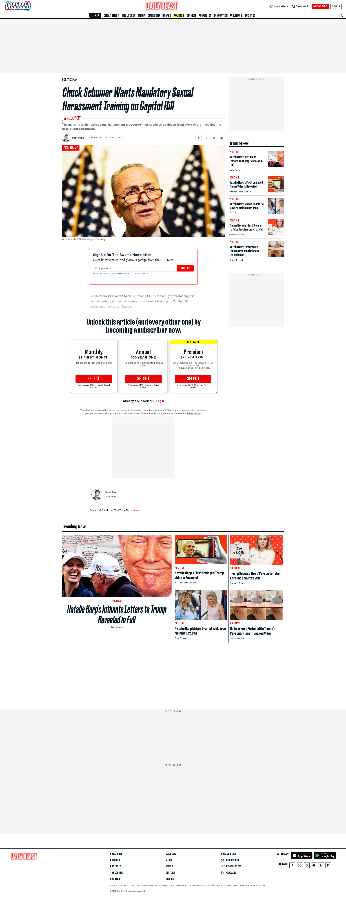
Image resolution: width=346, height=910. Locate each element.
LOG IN (336, 6)
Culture (170, 872)
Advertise (148, 886)
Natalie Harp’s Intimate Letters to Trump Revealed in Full (117, 614)
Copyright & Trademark (252, 886)
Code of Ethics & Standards (186, 886)
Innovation (221, 15)
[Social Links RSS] (321, 866)
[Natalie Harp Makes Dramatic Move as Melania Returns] (276, 212)
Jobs (138, 886)
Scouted (250, 15)
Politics (179, 15)
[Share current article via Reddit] (222, 138)
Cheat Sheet (111, 15)
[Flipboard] (328, 866)
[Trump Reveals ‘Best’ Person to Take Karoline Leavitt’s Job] (276, 234)
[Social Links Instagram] (307, 866)
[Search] (341, 15)
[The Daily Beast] (162, 6)
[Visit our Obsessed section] (29, 6)
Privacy (165, 886)
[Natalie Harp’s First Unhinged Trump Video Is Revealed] (276, 191)
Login (160, 401)
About (113, 886)
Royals (166, 15)
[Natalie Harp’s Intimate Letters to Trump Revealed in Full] (276, 166)
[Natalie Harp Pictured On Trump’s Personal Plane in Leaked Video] (276, 255)
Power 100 (205, 15)
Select (93, 378)
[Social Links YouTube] (314, 866)
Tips (131, 886)
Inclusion (209, 886)
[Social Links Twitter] (299, 866)
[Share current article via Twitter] (206, 138)
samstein (112, 497)
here (136, 510)
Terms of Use (131, 274)
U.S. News (236, 15)
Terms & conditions (226, 886)
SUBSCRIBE (320, 6)
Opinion (191, 15)
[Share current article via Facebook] (198, 138)
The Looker (129, 15)
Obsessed (154, 15)
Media (141, 15)
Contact (123, 886)
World (169, 866)
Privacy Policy (146, 274)
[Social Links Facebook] (292, 866)
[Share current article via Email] (214, 138)
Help (157, 886)
